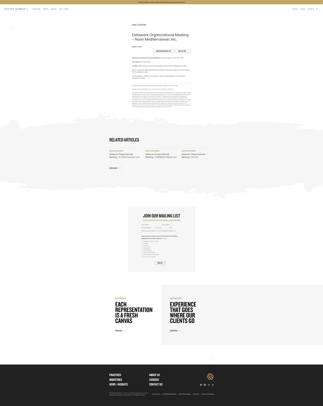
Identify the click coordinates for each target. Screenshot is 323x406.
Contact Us (156, 384)
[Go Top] (210, 358)
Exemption (142, 24)
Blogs (134, 24)
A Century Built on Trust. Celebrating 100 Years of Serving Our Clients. (161, 2)
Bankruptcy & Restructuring (151, 241)
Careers (154, 379)
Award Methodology (185, 394)
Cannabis (145, 243)
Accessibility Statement (169, 394)
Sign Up (160, 263)
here (188, 70)
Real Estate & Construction (151, 254)
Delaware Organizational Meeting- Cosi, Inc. (193, 155)
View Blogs (113, 168)
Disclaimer (196, 394)
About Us (154, 374)
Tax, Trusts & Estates (149, 257)
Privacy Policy (156, 394)
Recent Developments (116, 151)
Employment (146, 248)
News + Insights (118, 384)
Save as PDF (182, 51)
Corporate (146, 245)
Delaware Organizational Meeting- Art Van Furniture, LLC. (124, 155)
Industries (174, 330)
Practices (118, 330)
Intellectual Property (149, 252)
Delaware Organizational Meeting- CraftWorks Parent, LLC (161, 155)
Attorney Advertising (207, 394)
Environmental (147, 250)
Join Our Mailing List (163, 51)
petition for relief (142, 72)
